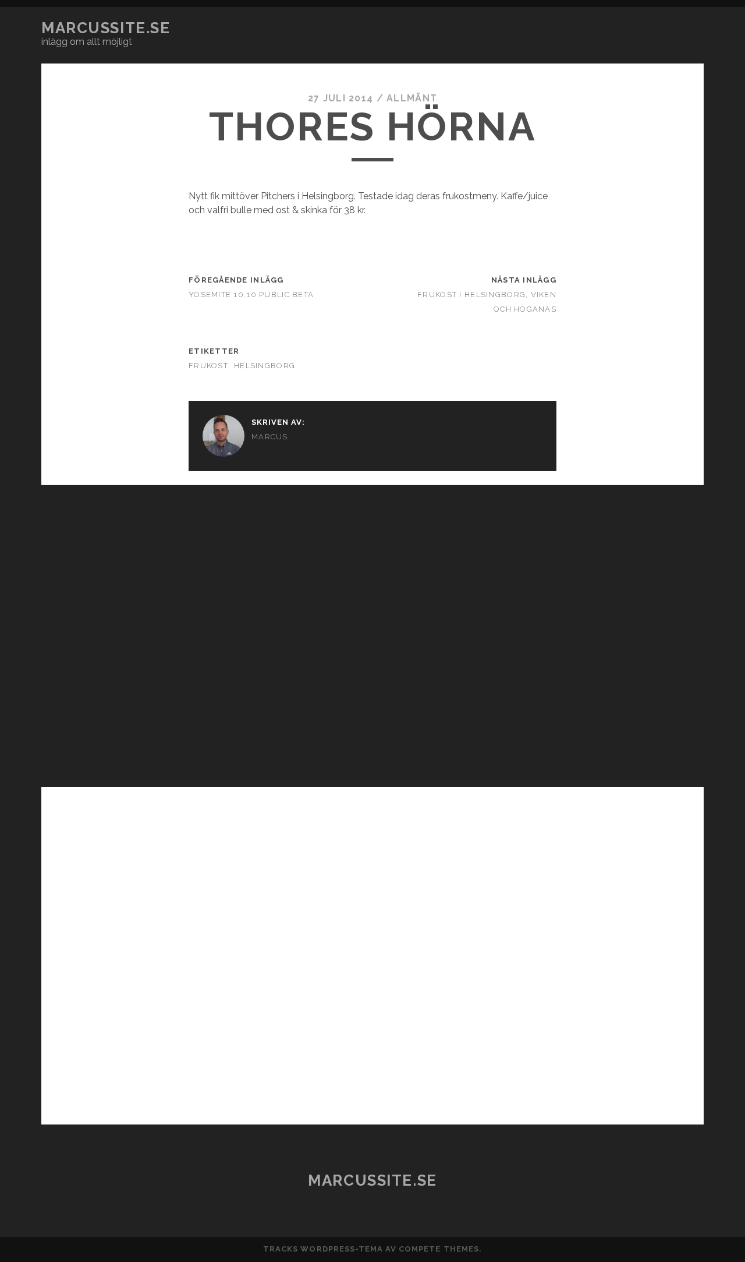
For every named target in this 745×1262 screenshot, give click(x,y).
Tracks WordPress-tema (323, 1249)
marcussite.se (105, 28)
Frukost (208, 365)
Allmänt (411, 98)
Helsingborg (264, 365)
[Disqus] (372, 630)
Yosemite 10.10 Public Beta (251, 294)
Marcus (269, 436)
